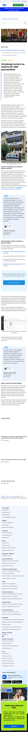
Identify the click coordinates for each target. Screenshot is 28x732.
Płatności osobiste (6, 545)
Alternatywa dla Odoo (7, 648)
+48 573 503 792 (17, 1)
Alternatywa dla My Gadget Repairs (9, 645)
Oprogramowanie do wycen (8, 550)
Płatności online (5, 543)
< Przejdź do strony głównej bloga (9, 19)
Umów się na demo (14, 282)
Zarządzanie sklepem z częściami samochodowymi (13, 576)
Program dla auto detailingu (8, 573)
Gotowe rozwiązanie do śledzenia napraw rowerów (13, 50)
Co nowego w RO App (7, 656)
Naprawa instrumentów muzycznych (10, 596)
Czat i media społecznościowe (8, 517)
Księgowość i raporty (6, 555)
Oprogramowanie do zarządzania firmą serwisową (13, 619)
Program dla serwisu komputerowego (10, 560)
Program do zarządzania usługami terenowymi (12, 604)
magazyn (10, 60)
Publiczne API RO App (7, 658)
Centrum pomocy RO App (7, 660)
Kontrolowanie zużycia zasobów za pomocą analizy (13, 52)
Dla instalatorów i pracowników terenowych (11, 627)
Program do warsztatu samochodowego (11, 571)
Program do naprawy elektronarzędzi (10, 611)
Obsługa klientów (6, 514)
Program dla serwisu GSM (7, 565)
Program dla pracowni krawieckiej (9, 588)
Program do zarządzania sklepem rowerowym (12, 593)
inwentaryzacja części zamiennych (11, 264)
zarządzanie (4, 60)
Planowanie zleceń (6, 512)
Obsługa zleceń (5, 509)
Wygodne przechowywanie (8, 527)
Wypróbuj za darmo (18, 5)
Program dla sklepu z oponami (8, 578)
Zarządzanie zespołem (7, 532)
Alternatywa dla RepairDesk (8, 641)
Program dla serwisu (6, 624)
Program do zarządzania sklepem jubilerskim (12, 598)
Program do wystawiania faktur (9, 547)
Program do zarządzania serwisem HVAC (11, 606)
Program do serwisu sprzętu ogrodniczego (11, 614)
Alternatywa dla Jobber (7, 643)
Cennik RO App (5, 653)
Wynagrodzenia (5, 537)
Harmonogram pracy (6, 535)
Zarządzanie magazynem (7, 522)
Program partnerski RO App (8, 663)
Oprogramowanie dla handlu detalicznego (11, 629)
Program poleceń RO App (7, 665)
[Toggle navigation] (25, 5)
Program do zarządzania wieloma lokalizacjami (12, 622)
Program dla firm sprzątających (9, 583)
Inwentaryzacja (5, 525)
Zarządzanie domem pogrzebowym (10, 586)
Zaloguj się (24, 1)
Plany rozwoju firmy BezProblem (9, 55)
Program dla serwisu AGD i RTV (9, 563)
